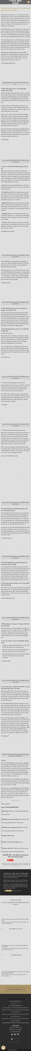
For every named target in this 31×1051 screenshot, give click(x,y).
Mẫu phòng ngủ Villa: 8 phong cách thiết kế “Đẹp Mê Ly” (14, 946)
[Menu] (28, 2)
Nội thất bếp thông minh (16, 864)
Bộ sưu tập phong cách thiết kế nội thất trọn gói (15, 920)
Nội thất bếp (6, 864)
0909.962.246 (8, 890)
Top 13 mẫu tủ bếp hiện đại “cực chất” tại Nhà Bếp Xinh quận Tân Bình (15, 972)
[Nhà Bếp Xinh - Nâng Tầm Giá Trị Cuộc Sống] (15, 2)
